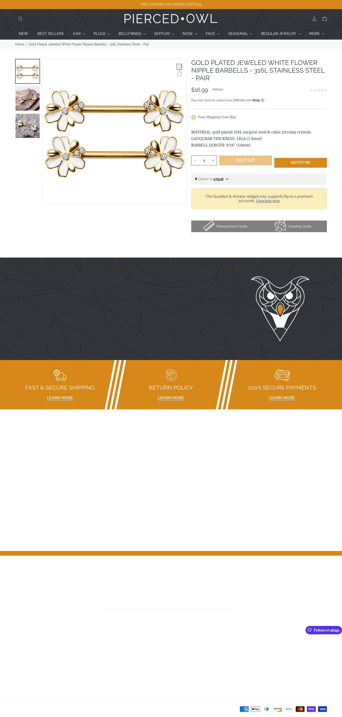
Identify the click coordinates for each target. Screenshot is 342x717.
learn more (60, 398)
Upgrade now (268, 201)
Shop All (22, 672)
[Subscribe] (235, 604)
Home (19, 44)
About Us (23, 660)
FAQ (97, 648)
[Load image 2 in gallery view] (27, 98)
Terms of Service (109, 678)
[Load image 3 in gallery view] (27, 126)
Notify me (300, 162)
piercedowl (36, 710)
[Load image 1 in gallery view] (27, 71)
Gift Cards (23, 666)
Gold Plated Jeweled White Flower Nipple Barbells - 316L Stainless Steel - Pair (89, 44)
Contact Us (24, 654)
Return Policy (105, 666)
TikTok (178, 660)
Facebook (181, 648)
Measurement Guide (111, 654)
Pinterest (180, 666)
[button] (20, 19)
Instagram (182, 654)
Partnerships (105, 660)
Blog (19, 678)
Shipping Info (105, 672)
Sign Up (259, 654)
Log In (257, 648)
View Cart (260, 660)
